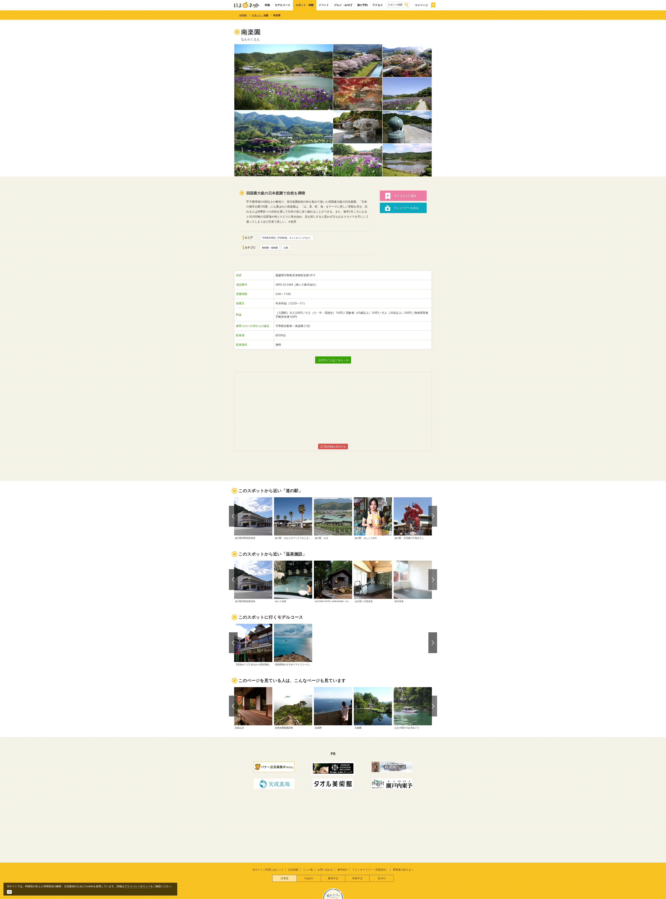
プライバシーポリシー (137, 886)
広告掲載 (293, 869)
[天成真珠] (274, 783)
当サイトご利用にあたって (268, 869)
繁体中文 (333, 878)
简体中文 (357, 878)
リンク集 (308, 869)
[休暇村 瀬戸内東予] (392, 783)
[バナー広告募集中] (274, 767)
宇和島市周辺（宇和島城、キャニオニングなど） (287, 237)
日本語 (284, 878)
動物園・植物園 (270, 247)
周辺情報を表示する (334, 446)
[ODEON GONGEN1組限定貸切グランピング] (333, 768)
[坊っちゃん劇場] (392, 767)
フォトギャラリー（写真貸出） (370, 869)
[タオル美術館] (333, 783)
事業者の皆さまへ (403, 869)
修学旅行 (342, 869)
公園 (285, 247)
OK (9, 891)
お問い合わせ (325, 869)
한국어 (382, 878)
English (309, 878)
